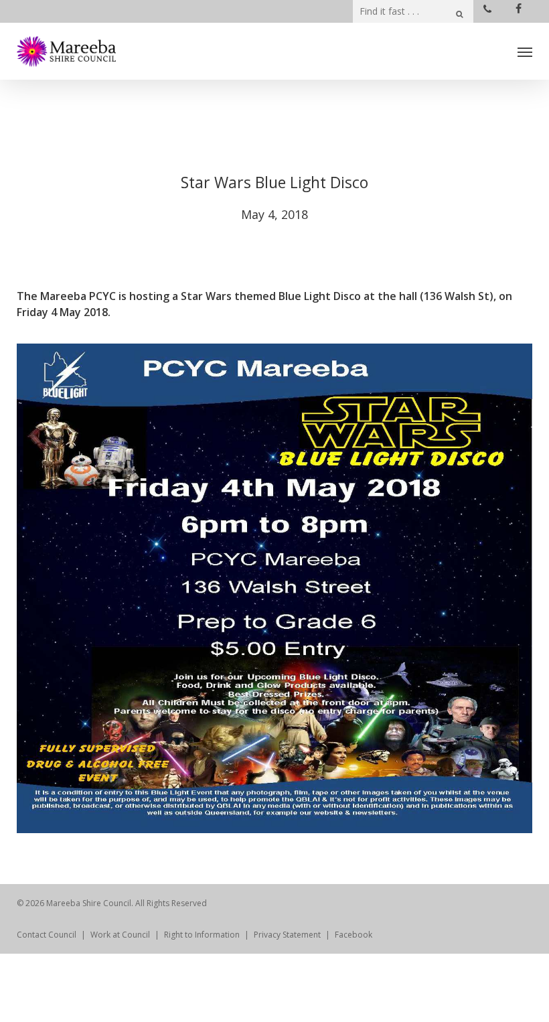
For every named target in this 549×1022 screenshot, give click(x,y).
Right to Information (202, 934)
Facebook (353, 934)
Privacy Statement (287, 934)
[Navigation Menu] (525, 51)
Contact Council (46, 934)
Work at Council (120, 934)
